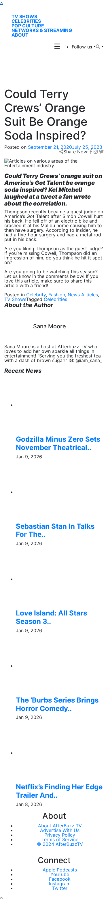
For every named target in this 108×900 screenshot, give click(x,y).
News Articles (83, 295)
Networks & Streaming (42, 30)
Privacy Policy (59, 835)
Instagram (60, 883)
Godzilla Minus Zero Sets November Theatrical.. (58, 443)
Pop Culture (28, 26)
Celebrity (36, 295)
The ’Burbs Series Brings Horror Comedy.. (57, 704)
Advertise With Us (59, 830)
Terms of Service (59, 839)
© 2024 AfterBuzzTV (60, 844)
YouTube (59, 874)
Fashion (56, 295)
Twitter (59, 888)
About (20, 35)
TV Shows (24, 16)
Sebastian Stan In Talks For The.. (55, 530)
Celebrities (26, 21)
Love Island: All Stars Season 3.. (51, 617)
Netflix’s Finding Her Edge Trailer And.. (59, 791)
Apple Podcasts (60, 870)
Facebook (60, 879)
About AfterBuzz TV (60, 826)
